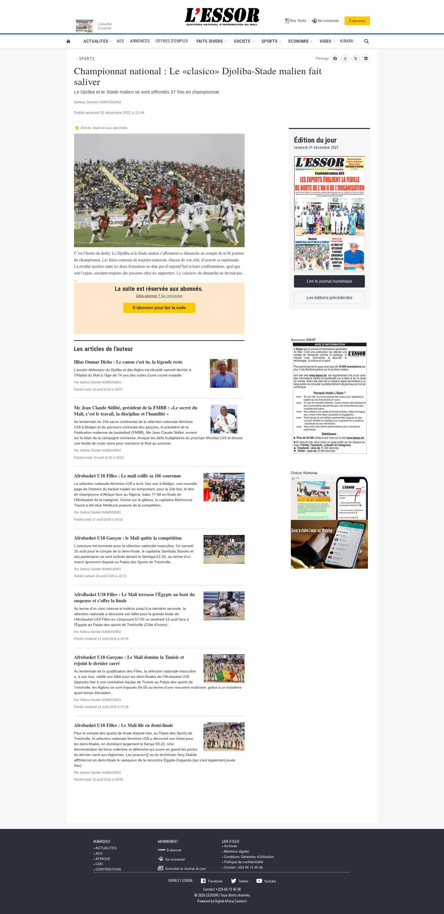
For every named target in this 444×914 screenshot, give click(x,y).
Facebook (215, 881)
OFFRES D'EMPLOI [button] (172, 40)
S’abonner (357, 21)
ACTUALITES (106, 848)
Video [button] (325, 41)
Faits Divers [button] (210, 41)
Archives (230, 846)
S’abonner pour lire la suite (159, 308)
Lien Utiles (230, 841)
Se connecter (172, 296)
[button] (368, 41)
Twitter (243, 881)
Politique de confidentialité (243, 862)
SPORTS (87, 59)
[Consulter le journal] (84, 26)
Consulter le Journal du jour (185, 868)
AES (99, 853)
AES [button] (120, 40)
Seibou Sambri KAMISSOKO (98, 102)
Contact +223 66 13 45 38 (243, 867)
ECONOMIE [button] (299, 41)
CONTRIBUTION (108, 869)
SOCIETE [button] (242, 41)
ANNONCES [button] (140, 40)
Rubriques (102, 841)
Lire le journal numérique (329, 281)
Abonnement (168, 841)
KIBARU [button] (346, 40)
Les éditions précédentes (329, 298)
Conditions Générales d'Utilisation (249, 857)
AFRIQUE (103, 859)
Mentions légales (236, 851)
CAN (99, 864)
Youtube (270, 881)
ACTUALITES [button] (96, 41)
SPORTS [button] (270, 41)
